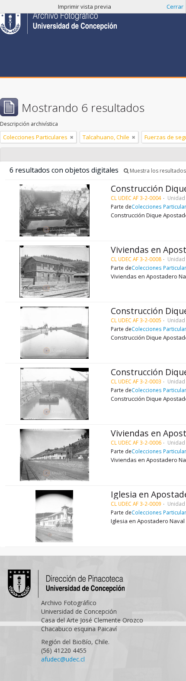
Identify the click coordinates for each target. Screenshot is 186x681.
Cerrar (175, 6)
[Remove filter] (72, 137)
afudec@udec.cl (63, 659)
